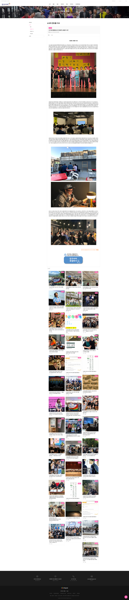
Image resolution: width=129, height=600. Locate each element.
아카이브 (71, 4)
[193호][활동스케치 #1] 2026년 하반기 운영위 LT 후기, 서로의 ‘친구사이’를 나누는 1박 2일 (56, 330)
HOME (59, 13)
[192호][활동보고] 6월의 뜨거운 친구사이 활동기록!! (90, 412)
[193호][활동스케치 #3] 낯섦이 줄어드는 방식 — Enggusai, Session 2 (90, 330)
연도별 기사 (69, 13)
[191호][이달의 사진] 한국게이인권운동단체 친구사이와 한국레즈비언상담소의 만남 (55, 519)
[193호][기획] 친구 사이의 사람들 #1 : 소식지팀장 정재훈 (89, 351)
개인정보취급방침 (56, 593)
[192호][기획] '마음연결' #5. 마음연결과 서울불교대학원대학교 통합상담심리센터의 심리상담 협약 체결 (56, 497)
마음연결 (30, 22)
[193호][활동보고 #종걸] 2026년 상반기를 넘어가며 (73, 287)
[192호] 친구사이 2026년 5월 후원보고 (89, 516)
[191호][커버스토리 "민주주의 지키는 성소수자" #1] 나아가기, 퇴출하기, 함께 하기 (89, 537)
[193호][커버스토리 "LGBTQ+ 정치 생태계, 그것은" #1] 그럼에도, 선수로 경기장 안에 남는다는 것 (56, 308)
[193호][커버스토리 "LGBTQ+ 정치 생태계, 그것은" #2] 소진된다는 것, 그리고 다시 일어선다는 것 (73, 309)
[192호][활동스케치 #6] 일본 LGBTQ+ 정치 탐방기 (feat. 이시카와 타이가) (56, 476)
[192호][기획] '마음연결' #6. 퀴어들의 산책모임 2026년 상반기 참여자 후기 (89, 496)
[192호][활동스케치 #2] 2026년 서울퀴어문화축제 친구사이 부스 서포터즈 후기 (73, 436)
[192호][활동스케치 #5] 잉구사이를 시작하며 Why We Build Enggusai (72, 457)
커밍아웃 (62, 4)
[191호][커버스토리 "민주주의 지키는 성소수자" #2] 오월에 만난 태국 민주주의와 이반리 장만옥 (73, 538)
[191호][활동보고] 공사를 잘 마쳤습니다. (73, 517)
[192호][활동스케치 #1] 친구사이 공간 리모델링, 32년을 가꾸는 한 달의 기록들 (56, 434)
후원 (67, 4)
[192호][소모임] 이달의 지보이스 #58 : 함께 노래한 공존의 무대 (72, 478)
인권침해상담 (78, 4)
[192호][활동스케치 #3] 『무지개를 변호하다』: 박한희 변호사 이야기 (55, 455)
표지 (30, 26)
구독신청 (31, 33)
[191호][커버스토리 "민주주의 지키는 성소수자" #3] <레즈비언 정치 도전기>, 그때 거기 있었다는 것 (56, 541)
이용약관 (50, 593)
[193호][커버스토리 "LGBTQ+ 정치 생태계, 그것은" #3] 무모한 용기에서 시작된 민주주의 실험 (90, 309)
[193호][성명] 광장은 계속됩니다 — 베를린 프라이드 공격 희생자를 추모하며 (56, 393)
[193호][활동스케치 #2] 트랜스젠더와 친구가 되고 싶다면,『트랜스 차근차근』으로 (73, 331)
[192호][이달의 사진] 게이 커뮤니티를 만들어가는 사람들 (72, 393)
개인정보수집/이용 (63, 593)
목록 (49, 268)
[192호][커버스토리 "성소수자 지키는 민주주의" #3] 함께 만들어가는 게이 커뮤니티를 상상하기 (89, 433)
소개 (49, 4)
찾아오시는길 (69, 593)
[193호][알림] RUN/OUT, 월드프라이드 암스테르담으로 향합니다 (90, 391)
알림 (57, 4)
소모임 (36, 36)
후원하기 (74, 593)
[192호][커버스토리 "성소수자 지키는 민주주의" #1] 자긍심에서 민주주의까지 (56, 413)
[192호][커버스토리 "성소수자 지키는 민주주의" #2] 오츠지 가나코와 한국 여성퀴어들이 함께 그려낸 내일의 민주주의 (73, 414)
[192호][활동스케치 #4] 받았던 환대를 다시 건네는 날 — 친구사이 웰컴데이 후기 (90, 455)
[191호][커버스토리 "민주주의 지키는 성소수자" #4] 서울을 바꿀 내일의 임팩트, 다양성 (90, 559)
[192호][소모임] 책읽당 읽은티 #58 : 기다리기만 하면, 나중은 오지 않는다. (89, 476)
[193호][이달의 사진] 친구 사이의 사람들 (56, 287)
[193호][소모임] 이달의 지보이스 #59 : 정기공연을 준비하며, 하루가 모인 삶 (56, 372)
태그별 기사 (32, 31)
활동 (53, 4)
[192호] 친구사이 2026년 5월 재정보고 (72, 498)
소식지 (65, 13)
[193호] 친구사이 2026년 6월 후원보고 (72, 372)
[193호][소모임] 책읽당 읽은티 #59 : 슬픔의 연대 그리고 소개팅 (72, 352)
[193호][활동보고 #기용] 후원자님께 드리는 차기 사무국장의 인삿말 (90, 287)
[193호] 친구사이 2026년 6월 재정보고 (89, 371)
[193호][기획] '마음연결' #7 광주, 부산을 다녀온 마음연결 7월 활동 (56, 351)
